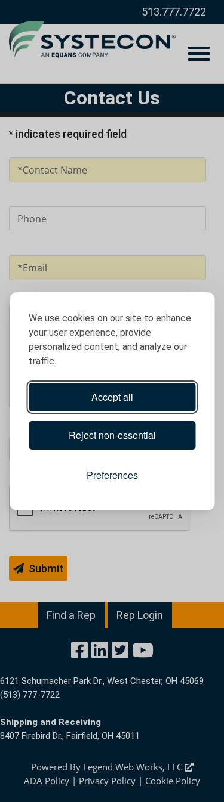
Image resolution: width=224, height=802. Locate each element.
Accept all (112, 397)
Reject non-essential (112, 435)
